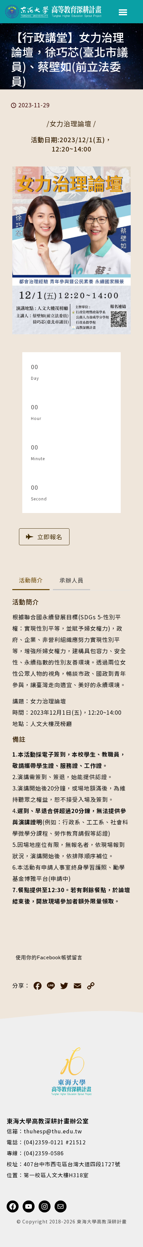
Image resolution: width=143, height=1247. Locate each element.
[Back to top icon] (129, 1233)
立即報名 (50, 536)
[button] (31, 580)
